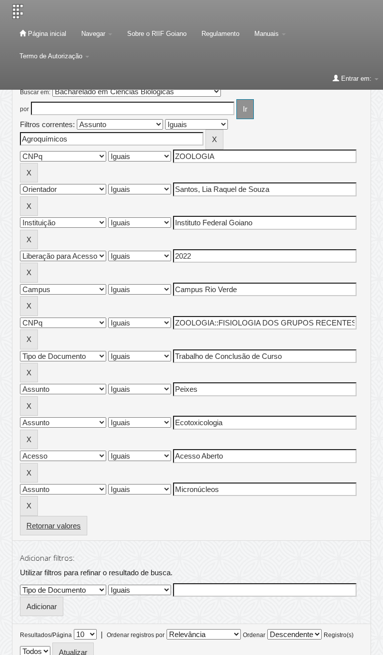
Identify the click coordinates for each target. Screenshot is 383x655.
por (24, 109)
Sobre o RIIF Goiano (157, 33)
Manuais (267, 33)
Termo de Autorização (51, 56)
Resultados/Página (46, 635)
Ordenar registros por (136, 635)
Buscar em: (35, 92)
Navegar (94, 33)
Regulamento (220, 33)
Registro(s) (339, 635)
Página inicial (46, 33)
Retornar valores (53, 525)
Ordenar (254, 635)
